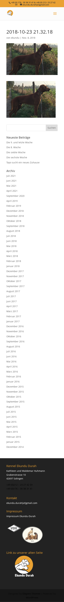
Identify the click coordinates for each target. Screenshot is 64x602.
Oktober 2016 (13, 336)
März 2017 (12, 311)
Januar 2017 (13, 321)
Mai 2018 (11, 246)
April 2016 (12, 366)
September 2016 (15, 341)
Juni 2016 (11, 356)
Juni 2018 (11, 241)
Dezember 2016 (15, 326)
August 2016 (13, 346)
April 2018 (12, 251)
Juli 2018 (11, 236)
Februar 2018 (13, 261)
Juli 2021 (11, 175)
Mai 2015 (11, 421)
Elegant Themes (31, 593)
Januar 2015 (13, 441)
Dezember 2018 (15, 210)
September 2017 (15, 286)
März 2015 (12, 431)
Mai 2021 (11, 185)
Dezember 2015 (15, 386)
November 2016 (15, 331)
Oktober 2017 (13, 281)
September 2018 (15, 226)
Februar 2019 (13, 205)
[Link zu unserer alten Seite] (24, 566)
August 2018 (13, 230)
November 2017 (15, 276)
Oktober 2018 (13, 221)
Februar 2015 (13, 436)
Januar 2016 (13, 381)
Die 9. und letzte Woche (19, 142)
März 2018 (12, 256)
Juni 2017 (11, 301)
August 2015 (13, 406)
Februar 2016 (13, 376)
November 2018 (15, 215)
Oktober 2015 (13, 396)
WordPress (32, 597)
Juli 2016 (11, 351)
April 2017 (12, 306)
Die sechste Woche (16, 157)
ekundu (15, 37)
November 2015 (15, 391)
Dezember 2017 (15, 271)
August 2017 (13, 291)
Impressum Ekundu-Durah (21, 516)
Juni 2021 (11, 180)
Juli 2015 (11, 411)
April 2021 (12, 190)
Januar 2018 (13, 266)
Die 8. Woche (13, 147)
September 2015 (15, 401)
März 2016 (12, 371)
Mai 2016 (11, 361)
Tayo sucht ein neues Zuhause (23, 162)
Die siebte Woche (15, 152)
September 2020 (15, 195)
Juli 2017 (11, 296)
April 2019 (12, 200)
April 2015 (12, 426)
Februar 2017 (13, 316)
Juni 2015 (11, 416)
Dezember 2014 (15, 446)
